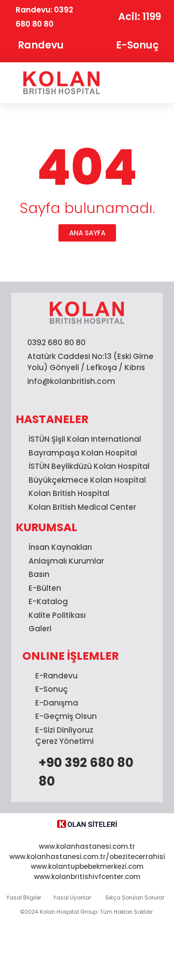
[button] (142, 82)
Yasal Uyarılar (72, 897)
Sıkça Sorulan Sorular (134, 897)
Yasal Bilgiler (23, 897)
